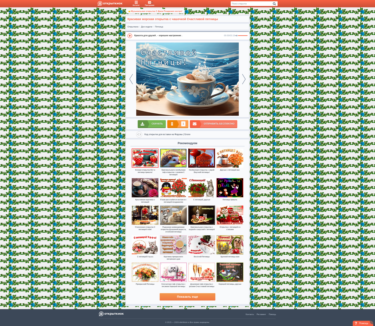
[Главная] (110, 3)
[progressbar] (243, 36)
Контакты (250, 314)
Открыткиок (132, 26)
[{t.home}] (111, 314)
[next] (244, 79)
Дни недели (146, 26)
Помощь (272, 314)
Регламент (261, 314)
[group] (187, 36)
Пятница (159, 26)
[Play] (129, 35)
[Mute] (236, 35)
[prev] (131, 79)
